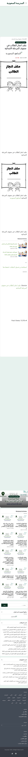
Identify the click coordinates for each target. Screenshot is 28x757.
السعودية (18, 697)
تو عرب (25, 733)
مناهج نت (25, 736)
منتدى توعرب (24, 741)
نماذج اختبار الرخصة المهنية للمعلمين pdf (16, 627)
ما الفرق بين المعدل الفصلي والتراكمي (17, 649)
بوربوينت (4, 700)
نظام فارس (24, 714)
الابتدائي (20, 695)
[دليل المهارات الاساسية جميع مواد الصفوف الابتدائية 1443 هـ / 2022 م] (21, 518)
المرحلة (18, 700)
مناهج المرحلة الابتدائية (16, 39)
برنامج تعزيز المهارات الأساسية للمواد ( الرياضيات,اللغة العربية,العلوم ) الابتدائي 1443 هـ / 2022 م (8, 560)
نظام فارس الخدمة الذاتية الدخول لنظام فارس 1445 (14, 651)
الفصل (13, 697)
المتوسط (24, 700)
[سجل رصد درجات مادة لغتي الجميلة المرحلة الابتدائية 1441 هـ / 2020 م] (7, 518)
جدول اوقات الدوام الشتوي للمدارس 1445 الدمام (14, 632)
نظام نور (25, 711)
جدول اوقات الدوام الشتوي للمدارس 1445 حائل (15, 634)
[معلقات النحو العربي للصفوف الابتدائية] (21, 552)
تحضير (24, 702)
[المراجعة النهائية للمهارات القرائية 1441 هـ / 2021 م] (7, 571)
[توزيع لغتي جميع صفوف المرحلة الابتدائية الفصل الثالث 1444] (22, 253)
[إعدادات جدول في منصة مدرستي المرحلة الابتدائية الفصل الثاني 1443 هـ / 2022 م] (21, 586)
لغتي (12, 702)
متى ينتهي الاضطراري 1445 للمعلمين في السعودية (14, 629)
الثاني (11, 695)
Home (23, 39)
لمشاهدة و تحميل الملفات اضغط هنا (15, 267)
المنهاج (13, 700)
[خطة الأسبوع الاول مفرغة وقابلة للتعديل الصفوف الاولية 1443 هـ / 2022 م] (21, 571)
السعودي (24, 697)
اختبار (25, 695)
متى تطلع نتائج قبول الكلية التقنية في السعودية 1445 (14, 653)
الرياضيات (6, 695)
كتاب (16, 702)
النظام (9, 700)
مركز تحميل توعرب (22, 743)
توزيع (20, 702)
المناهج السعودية (15, 198)
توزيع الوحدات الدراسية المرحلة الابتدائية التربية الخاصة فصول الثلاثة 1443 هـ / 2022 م (7, 593)
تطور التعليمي (24, 738)
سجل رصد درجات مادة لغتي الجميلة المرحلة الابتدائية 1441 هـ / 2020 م (7, 525)
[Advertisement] (14, 21)
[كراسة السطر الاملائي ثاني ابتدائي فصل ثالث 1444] (22, 245)
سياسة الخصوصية (23, 716)
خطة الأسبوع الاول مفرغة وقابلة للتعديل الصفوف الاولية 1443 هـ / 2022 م (21, 577)
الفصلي (8, 697)
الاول (15, 695)
